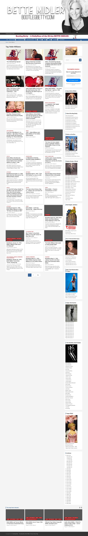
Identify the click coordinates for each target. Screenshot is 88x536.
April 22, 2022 (9, 63)
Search (80, 60)
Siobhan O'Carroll (68, 403)
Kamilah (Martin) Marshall (70, 382)
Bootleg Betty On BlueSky (70, 120)
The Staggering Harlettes (70, 405)
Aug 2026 (68, 456)
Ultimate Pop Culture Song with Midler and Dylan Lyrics (34, 522)
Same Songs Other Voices (70, 233)
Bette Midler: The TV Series (70, 151)
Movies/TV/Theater (12, 39)
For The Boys (9, 240)
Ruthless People (51, 102)
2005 (67, 498)
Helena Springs (68, 373)
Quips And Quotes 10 (69, 336)
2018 (67, 479)
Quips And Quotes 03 (69, 325)
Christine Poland (68, 367)
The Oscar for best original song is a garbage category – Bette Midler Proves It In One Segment (52, 144)
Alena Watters (68, 363)
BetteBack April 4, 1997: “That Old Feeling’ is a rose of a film (34, 174)
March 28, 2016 (48, 222)
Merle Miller (67, 393)
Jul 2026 (68, 458)
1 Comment (37, 193)
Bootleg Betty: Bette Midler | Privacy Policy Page (28, 533)
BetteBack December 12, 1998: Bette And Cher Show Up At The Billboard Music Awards (15, 175)
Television (16, 58)
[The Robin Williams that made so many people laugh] (53, 235)
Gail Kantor (67, 372)
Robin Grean (67, 399)
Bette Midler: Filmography (70, 180)
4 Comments (28, 239)
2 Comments (47, 178)
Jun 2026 (68, 459)
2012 (67, 488)
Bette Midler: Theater (69, 187)
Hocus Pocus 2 (77, 517)
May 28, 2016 (9, 198)
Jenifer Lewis (50, 156)
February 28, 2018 (10, 163)
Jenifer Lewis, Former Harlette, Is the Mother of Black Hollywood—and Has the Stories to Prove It (53, 160)
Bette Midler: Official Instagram (71, 106)
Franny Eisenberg (68, 370)
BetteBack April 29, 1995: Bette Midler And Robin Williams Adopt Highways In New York (53, 219)
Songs (21, 517)
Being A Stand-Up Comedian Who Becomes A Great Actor (33, 62)
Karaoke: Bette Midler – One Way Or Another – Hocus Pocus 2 (72, 523)
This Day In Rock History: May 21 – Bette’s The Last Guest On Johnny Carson (34, 190)
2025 (67, 468)
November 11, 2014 (29, 237)
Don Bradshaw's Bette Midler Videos (72, 156)
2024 (67, 470)
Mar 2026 (68, 464)
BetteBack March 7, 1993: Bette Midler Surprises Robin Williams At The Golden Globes (34, 260)
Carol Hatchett (68, 364)
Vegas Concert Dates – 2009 (71, 446)
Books (46, 156)
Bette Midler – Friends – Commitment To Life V (51, 189)
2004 (67, 500)
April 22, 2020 (47, 91)
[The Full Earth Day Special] (15, 54)
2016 (67, 482)
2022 (67, 473)
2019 (67, 477)
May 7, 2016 (47, 192)
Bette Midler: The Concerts (70, 184)
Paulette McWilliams (69, 396)
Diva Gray (67, 369)
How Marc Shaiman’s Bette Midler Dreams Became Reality (15, 114)
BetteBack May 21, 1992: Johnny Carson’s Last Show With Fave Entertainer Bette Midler (52, 261)
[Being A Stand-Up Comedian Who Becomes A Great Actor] (34, 54)
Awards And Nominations (30, 39)
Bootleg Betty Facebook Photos (71, 117)
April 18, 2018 (47, 107)
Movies (38, 58)
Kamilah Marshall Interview (70, 258)
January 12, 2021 (48, 67)
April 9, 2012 (47, 264)
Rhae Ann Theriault (69, 397)
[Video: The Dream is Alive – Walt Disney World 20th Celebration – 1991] (15, 81)
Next (38, 275)
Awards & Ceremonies (49, 137)
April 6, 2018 (9, 138)
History (27, 187)
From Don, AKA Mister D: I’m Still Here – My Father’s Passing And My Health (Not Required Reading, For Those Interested (15, 134)
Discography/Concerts (21, 39)
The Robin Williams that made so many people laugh (53, 243)
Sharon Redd (67, 400)
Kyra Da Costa (68, 385)
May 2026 (68, 461)
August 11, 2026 (48, 526)
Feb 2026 (68, 465)
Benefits (28, 84)
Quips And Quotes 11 (69, 337)
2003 (67, 501)
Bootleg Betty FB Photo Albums (71, 118)
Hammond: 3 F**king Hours (70, 257)
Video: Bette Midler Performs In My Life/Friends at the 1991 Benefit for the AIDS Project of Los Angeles (34, 91)
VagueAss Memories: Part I (70, 263)
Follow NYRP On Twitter (70, 294)
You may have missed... (13, 507)
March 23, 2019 (29, 120)
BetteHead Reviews (69, 445)
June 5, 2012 (9, 264)
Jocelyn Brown (68, 379)
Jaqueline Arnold (68, 375)
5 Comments (38, 120)
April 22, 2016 (28, 210)
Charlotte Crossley (69, 366)
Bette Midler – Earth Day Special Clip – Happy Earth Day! (34, 208)
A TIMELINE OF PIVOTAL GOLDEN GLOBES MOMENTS (33, 158)
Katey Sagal (67, 384)
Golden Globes (29, 156)
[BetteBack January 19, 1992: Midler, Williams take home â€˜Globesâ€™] (15, 235)
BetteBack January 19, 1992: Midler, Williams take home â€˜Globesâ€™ (14, 244)
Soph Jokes (67, 199)
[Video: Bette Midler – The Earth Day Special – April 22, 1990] (53, 81)
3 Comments (18, 264)
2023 (67, 471)
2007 (67, 495)
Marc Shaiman (10, 111)
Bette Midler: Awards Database (71, 105)
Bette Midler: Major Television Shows (72, 181)
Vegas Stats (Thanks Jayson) (71, 448)
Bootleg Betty (15, 533)
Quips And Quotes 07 (69, 331)
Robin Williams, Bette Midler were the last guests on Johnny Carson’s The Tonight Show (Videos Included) (34, 116)
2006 (67, 497)
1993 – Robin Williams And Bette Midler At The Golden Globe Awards (33, 134)
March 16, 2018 (29, 136)
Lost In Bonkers (68, 260)
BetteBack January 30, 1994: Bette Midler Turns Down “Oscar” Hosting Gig (14, 261)
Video (38, 84)
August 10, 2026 (67, 526)
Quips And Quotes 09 (69, 334)
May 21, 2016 (28, 193)
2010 (67, 491)
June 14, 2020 (28, 94)
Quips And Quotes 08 (69, 333)
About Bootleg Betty (69, 115)
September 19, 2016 (30, 176)
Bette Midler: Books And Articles (71, 177)
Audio (8, 517)
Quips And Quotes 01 (69, 322)
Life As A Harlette (68, 387)
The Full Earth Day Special (13, 61)
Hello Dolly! (47, 172)
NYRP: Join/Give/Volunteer (70, 297)
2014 (67, 485)
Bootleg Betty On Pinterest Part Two (72, 126)
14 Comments (18, 138)
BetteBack (9, 172)
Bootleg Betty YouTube (69, 154)
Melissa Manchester (69, 391)
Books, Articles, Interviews (70, 189)
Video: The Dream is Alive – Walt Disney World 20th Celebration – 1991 (14, 90)
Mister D (14, 63)
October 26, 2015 (10, 247)
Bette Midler (9, 57)
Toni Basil (67, 406)
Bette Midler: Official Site (70, 108)
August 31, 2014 (48, 246)
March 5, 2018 (47, 148)
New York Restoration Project (71, 296)
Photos (8, 156)
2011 (67, 489)
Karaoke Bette (68, 232)
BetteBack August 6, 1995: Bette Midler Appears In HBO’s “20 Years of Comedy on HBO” (14, 209)
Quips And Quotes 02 (69, 324)
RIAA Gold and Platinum (70, 195)
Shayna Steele (68, 402)
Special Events (10, 58)
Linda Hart (67, 388)
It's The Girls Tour (29, 231)
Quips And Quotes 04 (69, 327)
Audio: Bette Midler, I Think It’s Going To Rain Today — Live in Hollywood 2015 (53, 523)
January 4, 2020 (10, 117)
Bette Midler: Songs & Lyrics (70, 183)
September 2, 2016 (48, 176)
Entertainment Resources (70, 190)
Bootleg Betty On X (69, 129)
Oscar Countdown (49, 139)
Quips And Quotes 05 (69, 328)
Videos (41, 39)
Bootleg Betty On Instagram (70, 123)
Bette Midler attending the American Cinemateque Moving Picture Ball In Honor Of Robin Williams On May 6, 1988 (15, 160)
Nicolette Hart (68, 394)
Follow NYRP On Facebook (70, 293)
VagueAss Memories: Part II (70, 264)
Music (36, 39)
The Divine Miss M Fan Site (12, 519)
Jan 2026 (68, 467)
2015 (67, 483)
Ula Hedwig (67, 408)
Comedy (33, 58)
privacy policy (77, 83)
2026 (67, 455)
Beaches (50, 517)
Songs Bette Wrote (69, 198)
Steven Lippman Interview (70, 261)
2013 (67, 486)
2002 (67, 503)
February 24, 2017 (10, 178)
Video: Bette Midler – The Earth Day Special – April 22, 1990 (53, 89)
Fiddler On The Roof (17, 109)
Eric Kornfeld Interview (69, 255)
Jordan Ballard (68, 381)
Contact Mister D (62, 39)
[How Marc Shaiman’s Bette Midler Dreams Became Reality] (15, 107)
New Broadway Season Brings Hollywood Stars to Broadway (53, 174)
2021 (67, 474)
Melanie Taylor (68, 390)
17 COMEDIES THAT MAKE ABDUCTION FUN (52, 105)
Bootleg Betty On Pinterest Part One (72, 124)
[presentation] (80, 507)
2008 (67, 494)
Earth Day (15, 57)
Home (7, 39)
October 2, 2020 (10, 93)
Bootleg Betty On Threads (70, 127)
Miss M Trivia (68, 193)
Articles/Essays (10, 130)
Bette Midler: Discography (70, 178)
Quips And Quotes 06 (69, 330)
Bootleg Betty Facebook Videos (71, 153)
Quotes (8, 187)
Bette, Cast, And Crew (69, 443)
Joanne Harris (68, 378)
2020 (67, 476)
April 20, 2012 (28, 263)
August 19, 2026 (10, 525)
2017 (67, 480)
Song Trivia (67, 196)
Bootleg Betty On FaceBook (70, 121)
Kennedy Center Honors (70, 192)
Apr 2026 (68, 462)
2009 (67, 492)
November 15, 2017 (49, 163)
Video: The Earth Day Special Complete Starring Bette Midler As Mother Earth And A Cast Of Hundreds (53, 64)
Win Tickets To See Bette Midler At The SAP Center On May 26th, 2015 (33, 234)
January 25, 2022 (29, 64)
